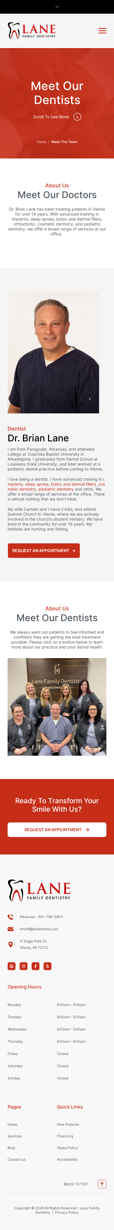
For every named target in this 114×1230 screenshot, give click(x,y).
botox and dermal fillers (73, 484)
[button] (102, 31)
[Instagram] (23, 966)
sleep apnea (37, 484)
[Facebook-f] (35, 966)
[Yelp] (47, 966)
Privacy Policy (67, 1212)
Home (41, 142)
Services (15, 1136)
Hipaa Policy (67, 1148)
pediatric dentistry (56, 489)
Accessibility (67, 1159)
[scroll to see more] (77, 117)
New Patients (68, 1124)
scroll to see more (51, 116)
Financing (65, 1136)
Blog (11, 1148)
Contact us (16, 1159)
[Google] (11, 966)
